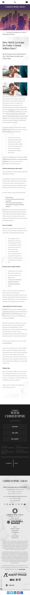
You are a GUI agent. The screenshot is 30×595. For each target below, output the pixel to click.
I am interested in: (15, 420)
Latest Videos (15, 536)
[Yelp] (19, 504)
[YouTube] (13, 504)
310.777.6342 (17, 498)
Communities (15, 532)
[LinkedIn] (10, 504)
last (9, 206)
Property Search (15, 528)
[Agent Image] (15, 576)
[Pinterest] (21, 504)
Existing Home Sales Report (13, 105)
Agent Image (22, 569)
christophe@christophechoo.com (17, 496)
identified (14, 230)
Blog (15, 534)
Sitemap (26, 567)
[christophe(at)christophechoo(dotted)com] (27, 2)
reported (18, 131)
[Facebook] (4, 504)
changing (7, 295)
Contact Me (15, 537)
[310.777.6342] (15, 2)
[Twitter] (16, 504)
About (15, 526)
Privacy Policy (21, 567)
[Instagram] (7, 504)
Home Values (15, 530)
